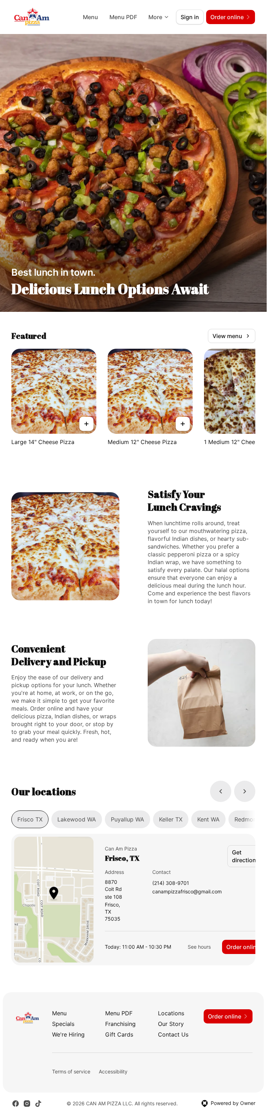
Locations (171, 1013)
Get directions (245, 856)
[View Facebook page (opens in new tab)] (15, 1103)
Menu (90, 17)
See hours (199, 947)
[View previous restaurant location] (220, 791)
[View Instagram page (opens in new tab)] (27, 1103)
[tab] (30, 819)
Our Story (171, 1023)
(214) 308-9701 (170, 883)
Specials (63, 1023)
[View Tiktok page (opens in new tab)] (38, 1103)
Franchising (120, 1023)
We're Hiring (68, 1034)
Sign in (190, 17)
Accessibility (113, 1071)
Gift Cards (119, 1034)
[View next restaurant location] (244, 791)
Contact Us (173, 1034)
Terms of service (71, 1071)
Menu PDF (123, 17)
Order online (243, 946)
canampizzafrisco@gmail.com (187, 891)
